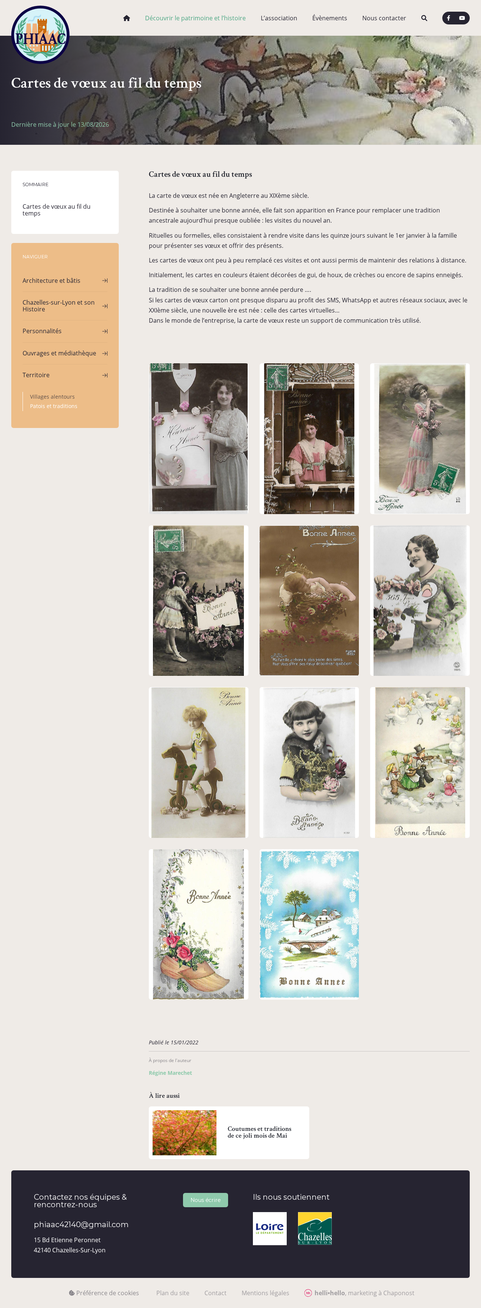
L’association (279, 18)
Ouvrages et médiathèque (59, 353)
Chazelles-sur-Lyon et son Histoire (59, 305)
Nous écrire (206, 1199)
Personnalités (42, 331)
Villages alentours (52, 396)
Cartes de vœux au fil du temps (57, 209)
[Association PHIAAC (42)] (40, 18)
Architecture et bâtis (51, 280)
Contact (215, 1293)
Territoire (36, 375)
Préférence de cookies (107, 1293)
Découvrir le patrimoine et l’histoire (195, 18)
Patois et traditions (53, 406)
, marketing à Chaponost (364, 1293)
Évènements (329, 18)
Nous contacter (384, 18)
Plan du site (172, 1293)
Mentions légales (265, 1293)
